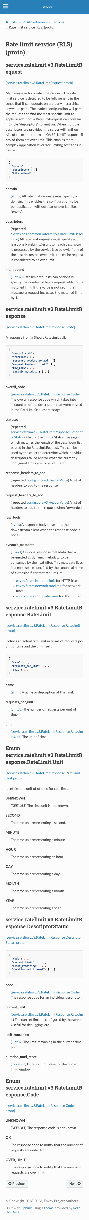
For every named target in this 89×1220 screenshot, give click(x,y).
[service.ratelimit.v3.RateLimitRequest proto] (39, 83)
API (15, 22)
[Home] (7, 22)
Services (58, 22)
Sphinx (26, 1208)
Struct (16, 552)
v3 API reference (35, 22)
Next (73, 1183)
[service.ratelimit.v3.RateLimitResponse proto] (40, 327)
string (16, 196)
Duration (18, 1064)
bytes (16, 525)
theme (49, 1208)
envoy (47, 6)
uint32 (17, 277)
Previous (18, 1183)
